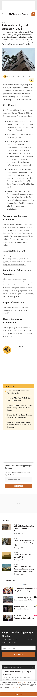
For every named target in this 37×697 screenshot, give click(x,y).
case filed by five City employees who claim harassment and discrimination (20, 206)
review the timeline (22, 230)
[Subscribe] (33, 14)
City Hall (4, 22)
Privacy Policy (16, 687)
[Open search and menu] (3, 14)
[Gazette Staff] (5, 76)
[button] (18, 590)
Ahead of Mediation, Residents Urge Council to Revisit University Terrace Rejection (19, 424)
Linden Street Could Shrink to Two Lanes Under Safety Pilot (24, 542)
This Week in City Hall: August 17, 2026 (22, 556)
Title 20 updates (25, 134)
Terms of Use (21, 682)
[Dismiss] (32, 667)
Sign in (19, 667)
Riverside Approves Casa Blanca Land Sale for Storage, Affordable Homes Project (19, 407)
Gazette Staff (18, 347)
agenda (13, 116)
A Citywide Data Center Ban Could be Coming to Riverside (24, 528)
